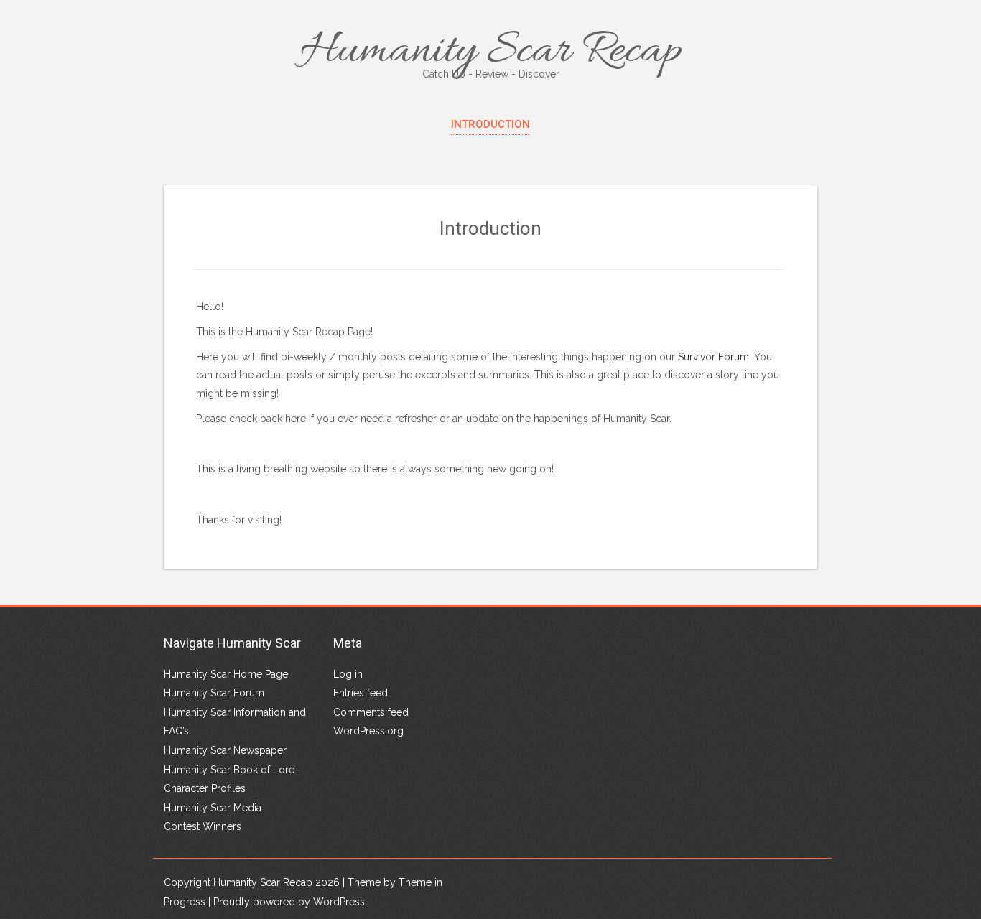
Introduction (490, 124)
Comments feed (371, 712)
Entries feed (360, 693)
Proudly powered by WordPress (289, 902)
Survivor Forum (713, 357)
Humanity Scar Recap (490, 51)
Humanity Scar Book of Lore (229, 769)
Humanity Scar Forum (214, 693)
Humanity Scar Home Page (226, 674)
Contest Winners (202, 826)
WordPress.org (368, 731)
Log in (348, 674)
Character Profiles (205, 788)
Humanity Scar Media (212, 807)
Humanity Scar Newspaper (225, 750)
